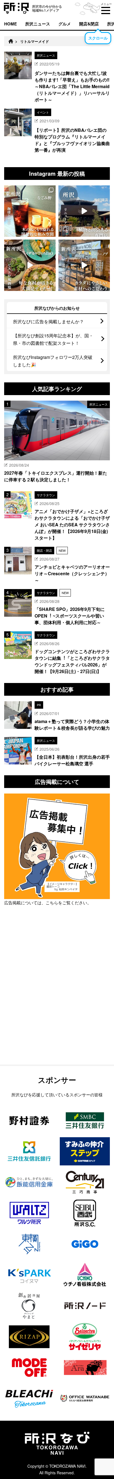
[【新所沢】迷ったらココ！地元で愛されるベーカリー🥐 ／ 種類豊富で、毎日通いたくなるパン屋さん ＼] (84, 265)
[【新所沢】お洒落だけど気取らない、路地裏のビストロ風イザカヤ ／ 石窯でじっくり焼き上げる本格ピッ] (30, 265)
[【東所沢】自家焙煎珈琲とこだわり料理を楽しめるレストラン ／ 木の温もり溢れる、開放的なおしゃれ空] (30, 211)
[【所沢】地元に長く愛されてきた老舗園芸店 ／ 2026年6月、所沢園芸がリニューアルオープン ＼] (84, 211)
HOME (10, 24)
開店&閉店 (89, 24)
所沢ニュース (37, 24)
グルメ (64, 24)
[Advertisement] (57, 999)
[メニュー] (105, 10)
